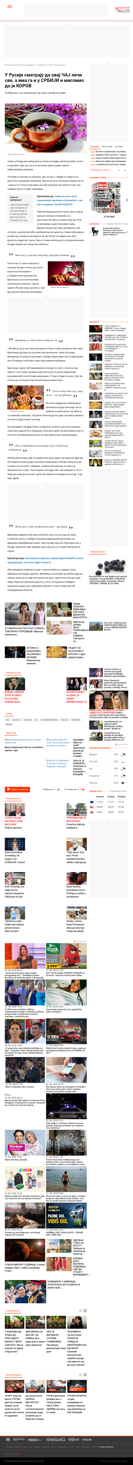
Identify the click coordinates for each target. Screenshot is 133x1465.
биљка (9, 724)
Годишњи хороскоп (114, 224)
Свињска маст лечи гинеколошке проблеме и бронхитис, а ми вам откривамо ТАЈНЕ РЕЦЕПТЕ (59, 200)
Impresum (9, 1454)
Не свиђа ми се (73, 789)
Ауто (78, 1447)
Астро (125, 224)
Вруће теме (11, 733)
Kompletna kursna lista (119, 791)
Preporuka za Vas (13, 673)
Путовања (45, 1447)
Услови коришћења (106, 1447)
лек (7, 720)
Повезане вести (13, 1311)
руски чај (16, 720)
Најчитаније (107, 146)
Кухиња (36, 1447)
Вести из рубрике (13, 1375)
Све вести (94, 322)
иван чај (64, 720)
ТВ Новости (85, 1447)
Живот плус (27, 1447)
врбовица (76, 720)
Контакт (17, 1454)
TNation (124, 1461)
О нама (94, 1447)
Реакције (119, 146)
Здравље (18, 1447)
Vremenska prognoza (99, 748)
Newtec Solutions (112, 1461)
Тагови (9, 714)
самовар (27, 720)
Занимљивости (62, 1447)
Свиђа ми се (50, 789)
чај (36, 720)
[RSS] (126, 322)
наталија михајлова (49, 720)
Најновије (95, 146)
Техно (72, 1447)
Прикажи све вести (100, 170)
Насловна (9, 1447)
